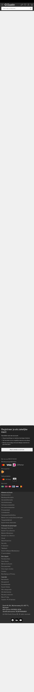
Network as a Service (8, 535)
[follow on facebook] (12, 620)
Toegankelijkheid (6, 520)
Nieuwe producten (7, 594)
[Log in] (28, 5)
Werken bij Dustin (6, 564)
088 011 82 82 (12, 459)
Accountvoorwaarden (8, 507)
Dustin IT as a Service (8, 530)
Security (4, 543)
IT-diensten (4, 546)
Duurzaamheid (5, 566)
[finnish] (13, 486)
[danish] (10, 486)
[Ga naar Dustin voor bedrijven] (10, 5)
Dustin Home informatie (8, 522)
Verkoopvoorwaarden (8, 505)
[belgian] (20, 486)
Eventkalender (5, 584)
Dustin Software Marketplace (10, 551)
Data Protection (6, 540)
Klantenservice (6, 495)
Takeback (4, 548)
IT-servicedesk (5, 553)
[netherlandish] (17, 486)
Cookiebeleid (5, 512)
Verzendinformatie (7, 500)
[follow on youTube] (20, 620)
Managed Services (7, 528)
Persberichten (5, 559)
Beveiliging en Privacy (8, 574)
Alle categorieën (6, 589)
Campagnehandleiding (8, 515)
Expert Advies (5, 587)
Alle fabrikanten (6, 592)
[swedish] (2, 486)
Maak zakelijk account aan (17, 449)
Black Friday (5, 597)
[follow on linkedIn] (16, 620)
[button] (22, 5)
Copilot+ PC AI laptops (8, 599)
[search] (31, 8)
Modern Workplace (7, 533)
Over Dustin (5, 561)
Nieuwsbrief (5, 582)
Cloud (3, 538)
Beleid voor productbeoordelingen (12, 517)
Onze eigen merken (7, 569)
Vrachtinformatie (6, 502)
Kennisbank (4, 579)
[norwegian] (6, 486)
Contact (3, 571)
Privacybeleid (5, 510)
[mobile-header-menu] (2, 5)
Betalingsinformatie (7, 497)
